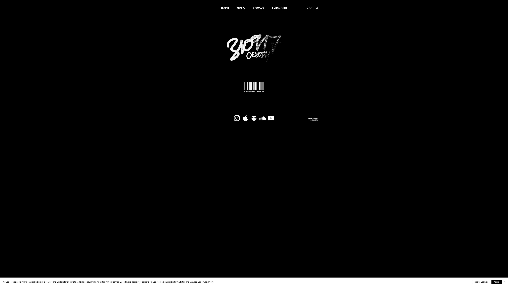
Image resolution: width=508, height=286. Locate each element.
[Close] (504, 282)
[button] (312, 7)
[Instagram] (237, 118)
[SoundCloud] (262, 118)
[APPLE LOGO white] (245, 118)
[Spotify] (254, 118)
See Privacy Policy (205, 281)
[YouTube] (271, 118)
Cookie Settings (481, 281)
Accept (496, 281)
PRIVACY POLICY (312, 118)
